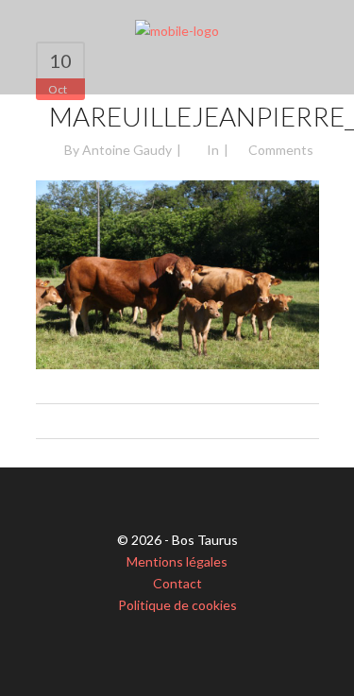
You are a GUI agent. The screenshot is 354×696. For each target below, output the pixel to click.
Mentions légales (177, 561)
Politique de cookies (177, 605)
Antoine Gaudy (127, 150)
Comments (280, 150)
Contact (177, 583)
